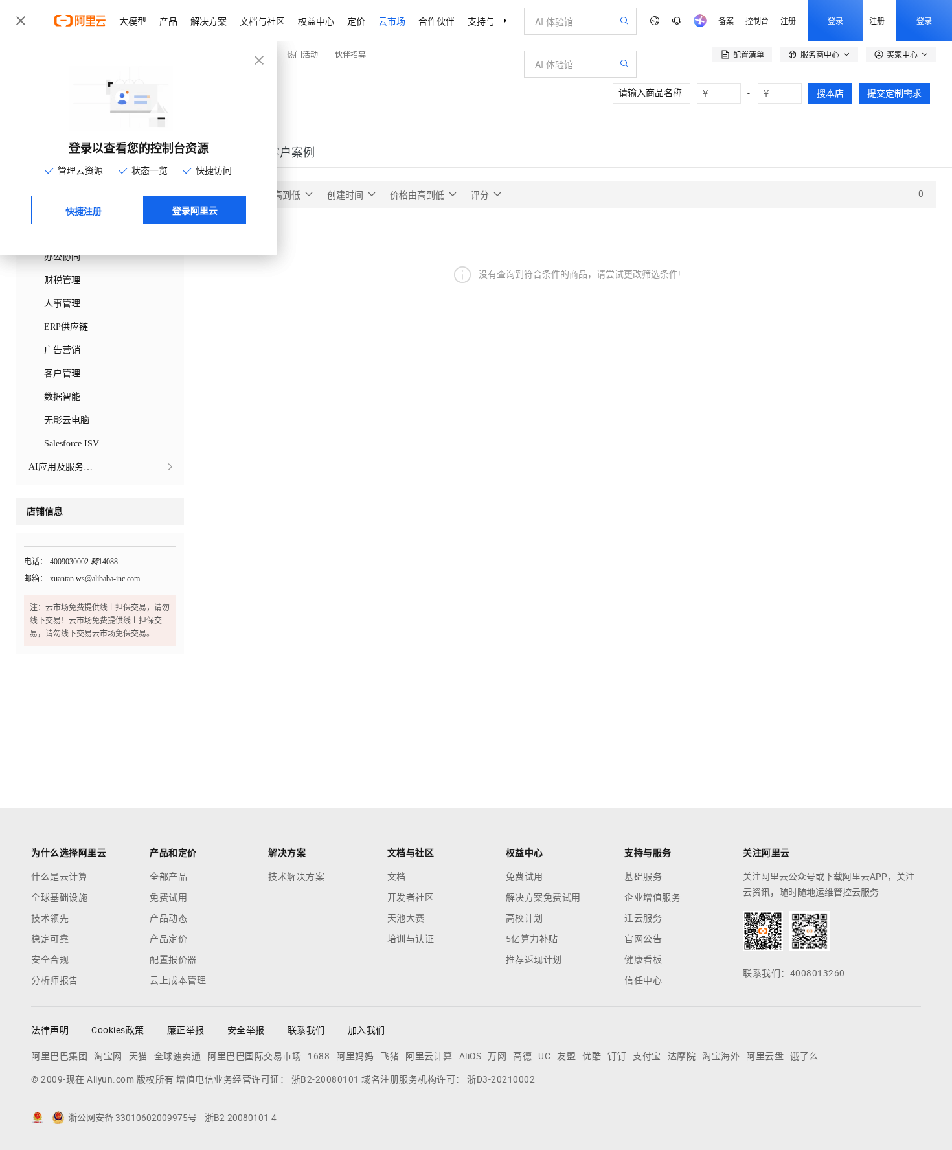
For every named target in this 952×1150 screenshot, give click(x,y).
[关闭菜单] (20, 20)
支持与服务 (490, 20)
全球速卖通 (177, 1056)
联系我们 (306, 1030)
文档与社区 (262, 20)
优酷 (591, 1056)
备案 (726, 20)
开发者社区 (411, 897)
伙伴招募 (350, 54)
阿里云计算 (429, 1056)
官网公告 (643, 939)
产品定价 (168, 939)
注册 (788, 20)
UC (544, 1056)
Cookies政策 (117, 1030)
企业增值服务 (652, 897)
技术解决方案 (296, 876)
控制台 (757, 20)
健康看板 (643, 959)
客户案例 (291, 152)
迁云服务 (643, 918)
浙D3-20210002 (501, 1079)
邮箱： (35, 578)
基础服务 (643, 876)
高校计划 (524, 918)
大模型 (132, 20)
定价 (356, 20)
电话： (35, 561)
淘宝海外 (721, 1056)
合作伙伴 (436, 20)
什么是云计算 (59, 876)
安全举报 (246, 1030)
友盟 (566, 1056)
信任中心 (643, 980)
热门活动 (302, 54)
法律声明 (50, 1030)
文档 (396, 876)
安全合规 (50, 959)
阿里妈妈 (355, 1056)
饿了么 (804, 1056)
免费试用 (168, 897)
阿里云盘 (765, 1056)
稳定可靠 (50, 939)
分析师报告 (54, 980)
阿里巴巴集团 (59, 1056)
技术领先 (50, 918)
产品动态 (168, 918)
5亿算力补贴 (532, 939)
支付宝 (647, 1056)
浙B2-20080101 (325, 1079)
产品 (168, 20)
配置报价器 (173, 959)
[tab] (291, 152)
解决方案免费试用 (543, 897)
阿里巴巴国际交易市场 (254, 1056)
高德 (522, 1056)
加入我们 (366, 1030)
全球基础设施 (59, 897)
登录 (835, 20)
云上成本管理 (178, 980)
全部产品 (168, 876)
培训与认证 (411, 939)
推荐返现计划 (534, 959)
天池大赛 (406, 918)
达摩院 (682, 1056)
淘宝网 (108, 1056)
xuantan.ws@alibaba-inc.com (95, 578)
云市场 (391, 20)
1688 (319, 1056)
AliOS (470, 1056)
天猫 (138, 1056)
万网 (497, 1056)
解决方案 (208, 20)
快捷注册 (83, 210)
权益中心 (316, 20)
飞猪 (389, 1056)
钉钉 (616, 1056)
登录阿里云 (195, 209)
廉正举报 (186, 1030)
